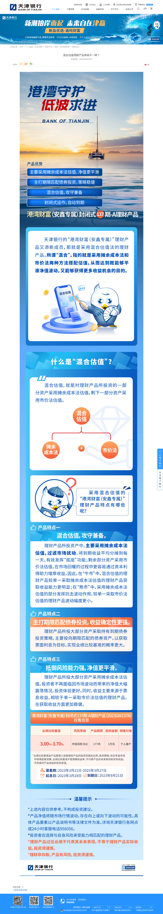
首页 (21, 47)
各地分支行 (118, 907)
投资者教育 (65, 47)
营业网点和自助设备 (123, 5)
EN (145, 8)
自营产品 (48, 47)
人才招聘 (106, 5)
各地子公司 (97, 907)
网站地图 (86, 907)
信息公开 (129, 9)
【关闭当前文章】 (20, 890)
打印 (148, 65)
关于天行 (114, 9)
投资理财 (39, 47)
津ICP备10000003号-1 (122, 910)
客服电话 (145, 4)
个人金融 (55, 9)
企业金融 (85, 9)
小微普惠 (70, 9)
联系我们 (77, 907)
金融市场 (100, 9)
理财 (56, 47)
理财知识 (75, 47)
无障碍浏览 (78, 5)
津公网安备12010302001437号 (75, 910)
